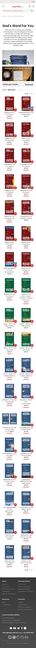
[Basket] (33, 7)
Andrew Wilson (26, 114)
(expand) (29, 84)
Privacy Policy (22, 605)
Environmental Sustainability (11, 620)
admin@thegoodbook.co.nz (12, 633)
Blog (3, 602)
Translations (6, 605)
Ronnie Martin (9, 272)
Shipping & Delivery (24, 589)
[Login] (30, 7)
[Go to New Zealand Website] (22, 636)
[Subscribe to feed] (11, 628)
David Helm (26, 244)
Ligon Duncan (9, 511)
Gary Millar (9, 455)
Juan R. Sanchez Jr (26, 563)
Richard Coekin (9, 481)
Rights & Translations (9, 594)
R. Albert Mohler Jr (9, 376)
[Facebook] (22, 628)
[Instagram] (24, 628)
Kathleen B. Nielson (26, 218)
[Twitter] (18, 628)
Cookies (20, 602)
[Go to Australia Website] (18, 636)
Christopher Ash (9, 218)
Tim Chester (9, 114)
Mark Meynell (26, 483)
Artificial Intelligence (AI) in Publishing (14, 623)
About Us (5, 584)
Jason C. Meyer (26, 296)
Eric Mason (26, 192)
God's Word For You (18, 16)
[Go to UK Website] (10, 636)
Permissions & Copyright (26, 591)
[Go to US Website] (14, 636)
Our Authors (6, 587)
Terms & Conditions (24, 607)
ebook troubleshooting (25, 609)
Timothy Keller (9, 140)
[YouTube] (14, 628)
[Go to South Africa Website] (26, 636)
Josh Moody (9, 350)
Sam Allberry (9, 563)
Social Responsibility (8, 618)
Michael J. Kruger (26, 537)
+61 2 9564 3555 (28, 633)
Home (4, 16)
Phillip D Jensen (26, 509)
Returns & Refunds (24, 587)
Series (9, 16)
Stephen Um (26, 270)
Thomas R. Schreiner (26, 298)
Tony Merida (26, 140)
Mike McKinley (9, 326)
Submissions (6, 591)
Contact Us (21, 584)
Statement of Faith (8, 589)
